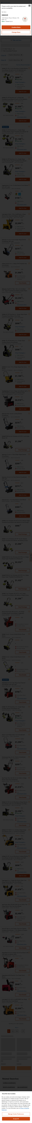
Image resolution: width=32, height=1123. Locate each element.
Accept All (16, 1118)
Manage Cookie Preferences (16, 1114)
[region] (16, 1107)
